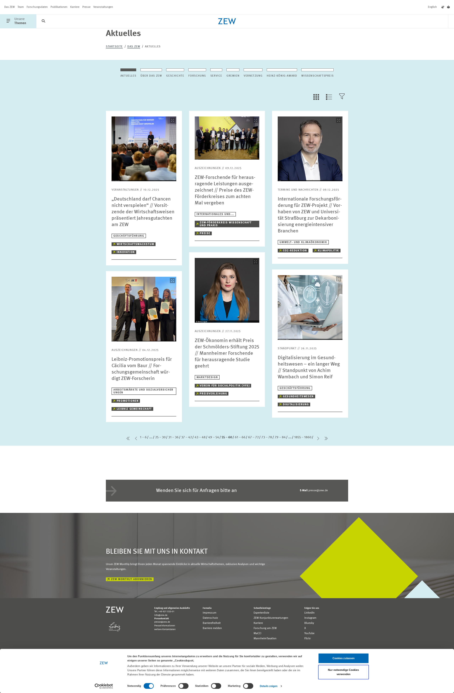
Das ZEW (9, 7)
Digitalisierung (296, 404)
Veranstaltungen (103, 7)
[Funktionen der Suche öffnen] (43, 21)
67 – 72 (253, 437)
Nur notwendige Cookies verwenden (343, 672)
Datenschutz (210, 618)
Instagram (310, 618)
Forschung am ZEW (265, 628)
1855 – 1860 (302, 437)
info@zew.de (160, 615)
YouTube (309, 633)
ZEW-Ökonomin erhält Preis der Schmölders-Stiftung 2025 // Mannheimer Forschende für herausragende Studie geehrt (227, 353)
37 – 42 (186, 437)
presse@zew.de (314, 490)
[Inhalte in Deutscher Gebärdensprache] (443, 7)
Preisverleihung (213, 393)
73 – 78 (266, 437)
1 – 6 (143, 437)
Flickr (307, 638)
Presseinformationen (164, 626)
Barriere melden (212, 628)
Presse (86, 7)
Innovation (126, 252)
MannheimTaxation (265, 638)
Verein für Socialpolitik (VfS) (225, 385)
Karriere (74, 7)
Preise (205, 233)
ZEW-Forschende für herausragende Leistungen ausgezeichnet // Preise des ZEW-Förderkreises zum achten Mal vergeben (225, 190)
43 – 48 (200, 437)
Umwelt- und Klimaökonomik (303, 242)
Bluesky (309, 623)
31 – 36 (173, 437)
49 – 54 (213, 437)
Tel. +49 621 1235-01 (164, 611)
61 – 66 (240, 437)
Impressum (209, 612)
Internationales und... (215, 214)
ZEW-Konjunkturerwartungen (271, 618)
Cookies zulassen (344, 658)
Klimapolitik (328, 250)
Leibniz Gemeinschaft (134, 409)
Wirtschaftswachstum (135, 244)
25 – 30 (160, 437)
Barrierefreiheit (212, 623)
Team (21, 7)
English (432, 7)
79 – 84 (280, 437)
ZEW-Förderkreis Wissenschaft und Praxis (225, 224)
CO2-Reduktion (295, 250)
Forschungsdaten (37, 7)
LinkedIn (309, 612)
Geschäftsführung (128, 236)
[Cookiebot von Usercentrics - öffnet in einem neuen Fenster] (103, 686)
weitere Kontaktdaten (165, 629)
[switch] (183, 686)
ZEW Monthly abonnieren (131, 579)
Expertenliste (261, 612)
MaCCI (257, 633)
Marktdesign (207, 377)
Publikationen (59, 7)
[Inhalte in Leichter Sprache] (448, 7)
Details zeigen (268, 686)
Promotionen (128, 401)
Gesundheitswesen (298, 396)
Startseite (114, 46)
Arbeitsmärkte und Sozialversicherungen (143, 391)
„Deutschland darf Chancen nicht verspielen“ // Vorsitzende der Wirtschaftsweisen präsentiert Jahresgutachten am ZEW (143, 212)
